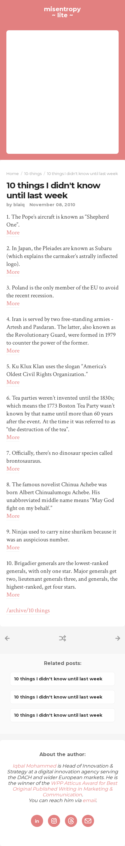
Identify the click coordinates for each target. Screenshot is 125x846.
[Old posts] (117, 638)
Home (12, 173)
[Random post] (62, 638)
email (89, 800)
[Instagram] (54, 821)
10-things (33, 173)
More (12, 232)
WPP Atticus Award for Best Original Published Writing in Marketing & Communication (64, 789)
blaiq (19, 204)
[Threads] (71, 821)
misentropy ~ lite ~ (62, 12)
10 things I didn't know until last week (53, 190)
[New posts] (7, 638)
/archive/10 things (28, 610)
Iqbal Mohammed (34, 766)
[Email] (88, 821)
